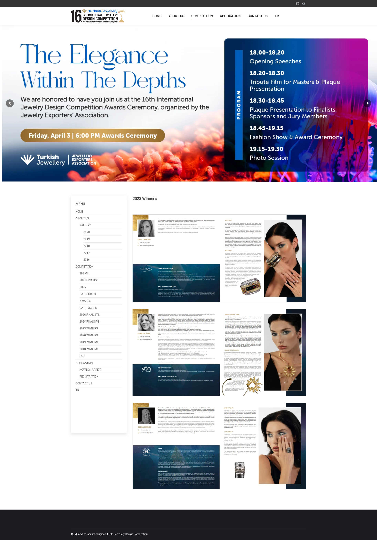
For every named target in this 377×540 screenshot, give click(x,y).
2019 (86, 239)
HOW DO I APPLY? (90, 369)
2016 (86, 259)
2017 (86, 252)
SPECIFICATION (89, 280)
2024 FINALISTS (89, 321)
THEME (84, 273)
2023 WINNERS (89, 328)
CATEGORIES (88, 294)
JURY (83, 287)
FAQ (82, 356)
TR (77, 390)
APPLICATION (84, 362)
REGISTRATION (89, 376)
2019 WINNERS (89, 342)
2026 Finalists (90, 314)
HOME (79, 211)
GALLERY (85, 225)
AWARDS (85, 301)
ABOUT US (82, 218)
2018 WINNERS (89, 349)
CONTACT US (84, 383)
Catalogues (88, 307)
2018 (86, 246)
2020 (86, 232)
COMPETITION (84, 266)
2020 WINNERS (89, 335)
